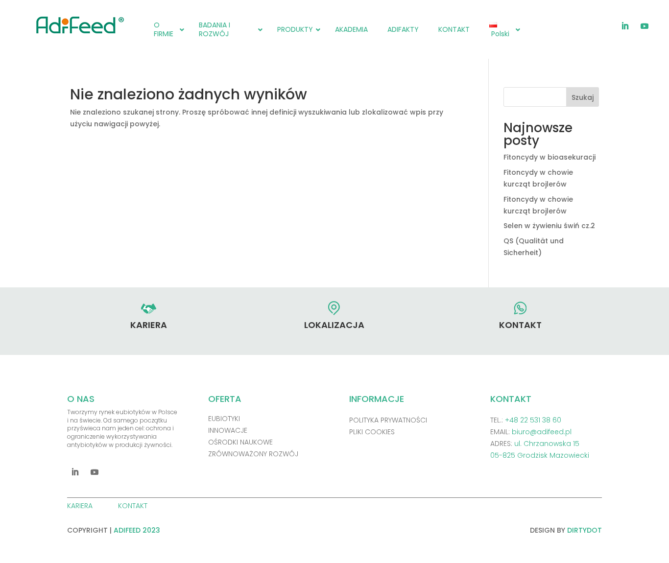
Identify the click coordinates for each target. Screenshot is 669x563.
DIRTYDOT (584, 530)
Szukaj (583, 97)
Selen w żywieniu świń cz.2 (549, 226)
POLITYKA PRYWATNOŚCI (388, 420)
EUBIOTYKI (224, 418)
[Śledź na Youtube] (644, 26)
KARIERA (81, 506)
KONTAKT (133, 506)
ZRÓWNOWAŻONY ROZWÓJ (253, 454)
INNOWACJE (227, 430)
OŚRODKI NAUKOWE (240, 442)
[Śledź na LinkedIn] (625, 26)
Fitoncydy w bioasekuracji (549, 157)
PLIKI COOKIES (372, 432)
